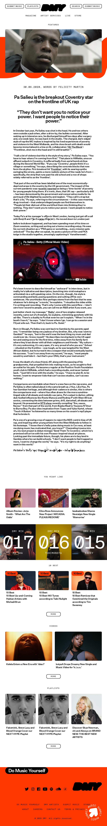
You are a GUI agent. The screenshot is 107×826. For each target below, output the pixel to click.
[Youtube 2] (45, 789)
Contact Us (53, 809)
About (25, 809)
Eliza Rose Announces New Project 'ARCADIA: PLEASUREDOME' (52, 514)
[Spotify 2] (51, 789)
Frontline (56, 169)
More (53, 614)
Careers (38, 809)
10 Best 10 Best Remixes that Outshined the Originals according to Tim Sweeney (85, 599)
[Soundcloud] (58, 789)
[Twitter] (27, 789)
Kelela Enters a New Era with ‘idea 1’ (25, 664)
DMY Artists (51, 804)
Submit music (14, 6)
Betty (51, 312)
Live (68, 15)
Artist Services (51, 15)
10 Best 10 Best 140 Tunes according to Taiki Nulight (53, 595)
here (82, 452)
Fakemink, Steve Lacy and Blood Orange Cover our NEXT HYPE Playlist (20, 730)
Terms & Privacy (74, 809)
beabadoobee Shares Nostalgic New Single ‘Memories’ (83, 514)
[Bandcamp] (65, 789)
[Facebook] (38, 789)
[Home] (53, 7)
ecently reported (48, 188)
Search (76, 6)
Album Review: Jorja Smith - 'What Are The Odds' (18, 514)
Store (78, 15)
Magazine (31, 15)
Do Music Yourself (28, 804)
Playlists (32, 6)
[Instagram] (32, 789)
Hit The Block (75, 147)
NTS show (46, 403)
